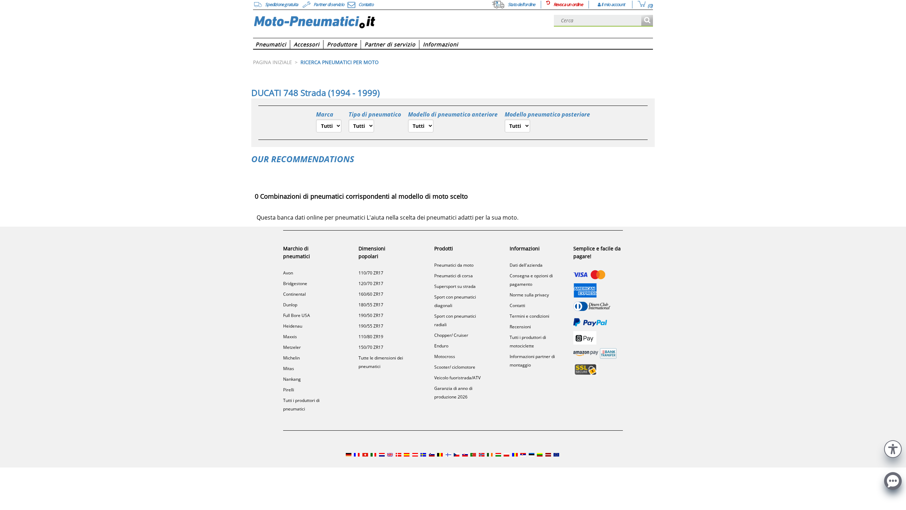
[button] (893, 448)
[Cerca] (647, 21)
